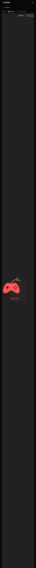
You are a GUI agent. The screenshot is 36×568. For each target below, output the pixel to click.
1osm (12, 11)
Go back (7, 7)
